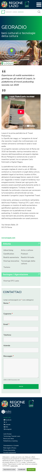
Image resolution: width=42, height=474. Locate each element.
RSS (6, 427)
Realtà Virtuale (27, 257)
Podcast (24, 254)
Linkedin (7, 425)
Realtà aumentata (11, 257)
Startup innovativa (11, 261)
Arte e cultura (27, 250)
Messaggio (8, 356)
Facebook (8, 420)
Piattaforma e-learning (10, 441)
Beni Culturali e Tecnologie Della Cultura (18, 35)
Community (8, 12)
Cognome (8, 314)
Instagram (8, 429)
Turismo (6, 267)
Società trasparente (9, 452)
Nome (6, 303)
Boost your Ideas (8, 438)
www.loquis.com (8, 238)
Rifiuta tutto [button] (31, 469)
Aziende (15, 12)
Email (6, 324)
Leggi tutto (14, 466)
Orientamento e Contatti (11, 445)
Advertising (8, 250)
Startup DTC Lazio (11, 281)
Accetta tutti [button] (21, 469)
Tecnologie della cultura (28, 262)
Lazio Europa (7, 434)
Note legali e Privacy (9, 448)
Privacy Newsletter (9, 450)
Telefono (7, 335)
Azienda (6, 345)
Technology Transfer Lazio (11, 436)
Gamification (8, 254)
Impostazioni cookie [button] (9, 469)
